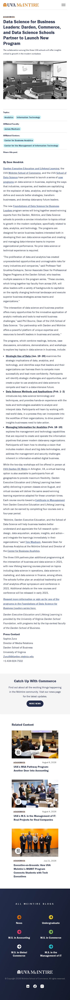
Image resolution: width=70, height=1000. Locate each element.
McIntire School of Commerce (24, 172)
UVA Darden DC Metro (15, 469)
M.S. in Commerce (50, 937)
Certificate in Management (50, 500)
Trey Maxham (33, 542)
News (19, 923)
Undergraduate (51, 923)
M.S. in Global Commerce (19, 954)
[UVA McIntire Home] (35, 972)
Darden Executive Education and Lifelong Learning (31, 168)
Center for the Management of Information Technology (31, 145)
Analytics (8, 117)
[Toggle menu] (63, 5)
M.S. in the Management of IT (51, 954)
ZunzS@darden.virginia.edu (18, 656)
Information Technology (28, 117)
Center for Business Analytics (18, 140)
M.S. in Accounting (19, 937)
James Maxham (12, 128)
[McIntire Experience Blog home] (21, 5)
